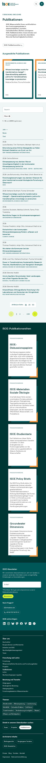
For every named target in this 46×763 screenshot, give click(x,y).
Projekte (5, 667)
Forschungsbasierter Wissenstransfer (15, 691)
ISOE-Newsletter (10, 746)
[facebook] (21, 623)
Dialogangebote (8, 689)
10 (26, 305)
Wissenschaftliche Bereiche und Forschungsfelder (20, 664)
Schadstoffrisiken (17, 707)
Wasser (37, 710)
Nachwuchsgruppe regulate (12, 675)
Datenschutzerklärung (10, 592)
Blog (10, 753)
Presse (5, 753)
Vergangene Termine (25, 741)
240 (28, 314)
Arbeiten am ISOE (9, 648)
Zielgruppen (7, 683)
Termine (15, 753)
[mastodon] (17, 623)
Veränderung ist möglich (24, 710)
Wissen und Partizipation (11, 714)
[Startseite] (10, 4)
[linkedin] (4, 623)
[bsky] (13, 623)
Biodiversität (7, 704)
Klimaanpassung (19, 704)
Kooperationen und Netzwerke (13, 645)
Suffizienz (29, 707)
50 (33, 305)
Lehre (5, 672)
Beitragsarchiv (9, 741)
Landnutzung (31, 704)
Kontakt (22, 753)
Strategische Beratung (10, 686)
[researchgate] (34, 623)
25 (29, 305)
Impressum (6, 757)
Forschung (6, 661)
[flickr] (30, 623)
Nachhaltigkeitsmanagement (12, 650)
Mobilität (6, 707)
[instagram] (8, 623)
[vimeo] (25, 623)
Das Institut (6, 642)
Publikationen (7, 669)
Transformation (8, 710)
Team (4, 653)
